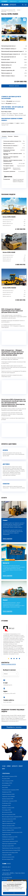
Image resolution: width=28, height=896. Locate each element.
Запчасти (15, 766)
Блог (3, 768)
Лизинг (21, 766)
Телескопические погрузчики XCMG (10, 789)
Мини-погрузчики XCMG (7, 780)
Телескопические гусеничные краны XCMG (12, 832)
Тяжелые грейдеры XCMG (8, 830)
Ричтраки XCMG (6, 778)
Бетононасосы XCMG (7, 812)
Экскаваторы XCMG (6, 792)
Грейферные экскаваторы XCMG (9, 836)
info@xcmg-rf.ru (13, 1)
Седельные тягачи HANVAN (8, 796)
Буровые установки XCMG (8, 807)
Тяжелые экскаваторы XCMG (8, 823)
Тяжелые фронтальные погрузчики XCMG (11, 827)
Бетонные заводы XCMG (7, 859)
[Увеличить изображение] (24, 19)
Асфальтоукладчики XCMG (8, 794)
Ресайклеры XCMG (6, 803)
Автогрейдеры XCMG (7, 783)
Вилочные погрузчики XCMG (8, 814)
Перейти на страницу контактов (8, 664)
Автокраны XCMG (6, 785)
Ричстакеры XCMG (6, 810)
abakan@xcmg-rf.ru (7, 684)
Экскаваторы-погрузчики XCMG (9, 801)
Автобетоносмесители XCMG (9, 818)
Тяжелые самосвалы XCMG (8, 825)
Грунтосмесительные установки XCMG (11, 850)
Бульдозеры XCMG (6, 805)
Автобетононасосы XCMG (8, 857)
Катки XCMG (5, 787)
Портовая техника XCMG (8, 845)
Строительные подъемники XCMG (10, 841)
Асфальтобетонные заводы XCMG (10, 852)
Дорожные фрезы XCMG (7, 798)
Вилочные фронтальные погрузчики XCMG (12, 816)
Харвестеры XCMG (6, 834)
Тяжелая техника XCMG (7, 821)
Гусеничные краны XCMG (8, 839)
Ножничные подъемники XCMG (9, 843)
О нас (4, 766)
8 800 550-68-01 (23, 1)
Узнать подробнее (7, 538)
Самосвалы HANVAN (6, 854)
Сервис (9, 766)
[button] (23, 5)
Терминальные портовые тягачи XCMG (11, 848)
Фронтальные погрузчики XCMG (9, 776)
